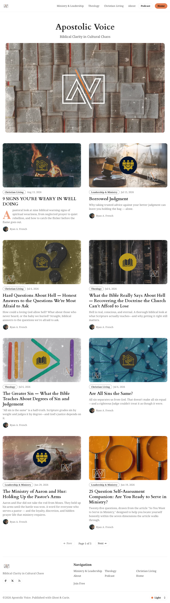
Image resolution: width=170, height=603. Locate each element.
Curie (65, 597)
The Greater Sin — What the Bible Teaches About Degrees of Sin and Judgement (36, 399)
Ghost (55, 597)
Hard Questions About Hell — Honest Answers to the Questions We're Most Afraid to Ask (39, 301)
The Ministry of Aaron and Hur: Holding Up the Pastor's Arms (35, 494)
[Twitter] (12, 581)
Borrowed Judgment (108, 199)
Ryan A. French (18, 229)
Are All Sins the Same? (111, 393)
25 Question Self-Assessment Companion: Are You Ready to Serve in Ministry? (128, 497)
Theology (96, 288)
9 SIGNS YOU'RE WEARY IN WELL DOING (39, 201)
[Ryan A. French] (6, 229)
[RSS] (19, 581)
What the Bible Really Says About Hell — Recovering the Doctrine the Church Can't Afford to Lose (127, 301)
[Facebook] (5, 581)
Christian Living (14, 192)
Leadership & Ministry (104, 192)
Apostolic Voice (21, 597)
